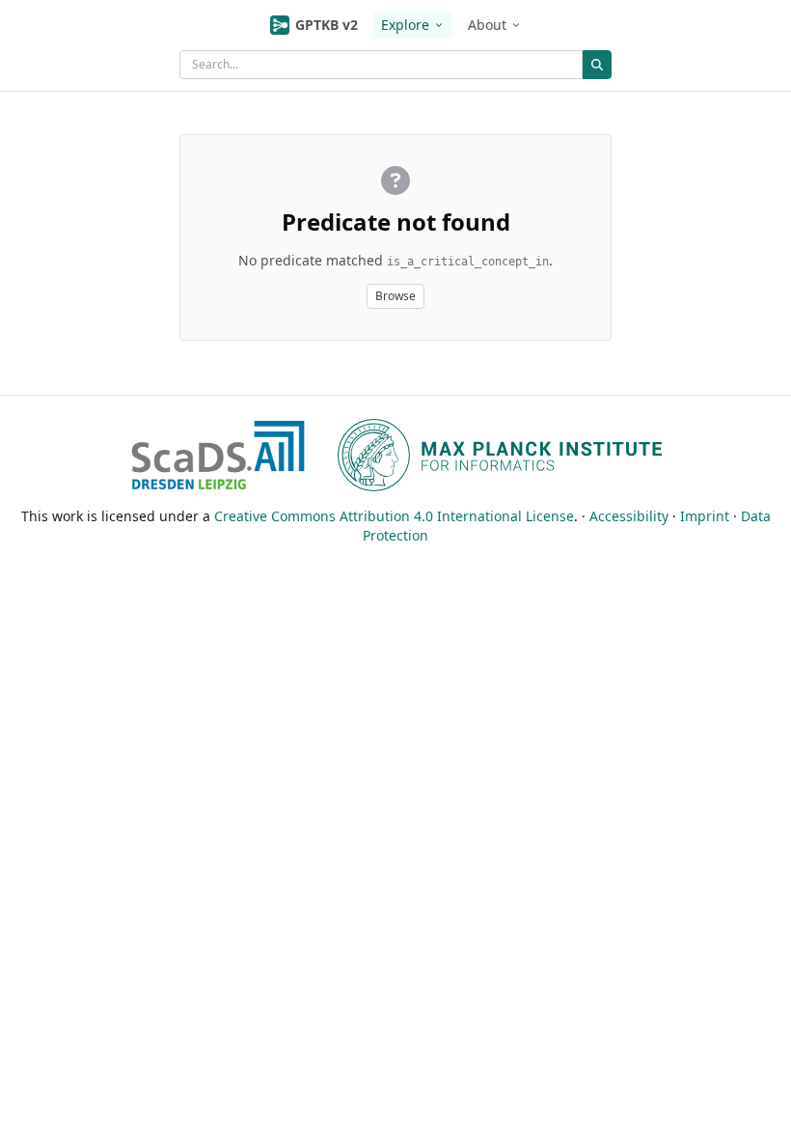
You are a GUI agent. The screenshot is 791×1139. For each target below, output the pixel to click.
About (487, 24)
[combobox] (381, 64)
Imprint (704, 516)
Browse (395, 296)
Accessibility (628, 516)
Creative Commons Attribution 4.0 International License (394, 516)
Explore (405, 24)
